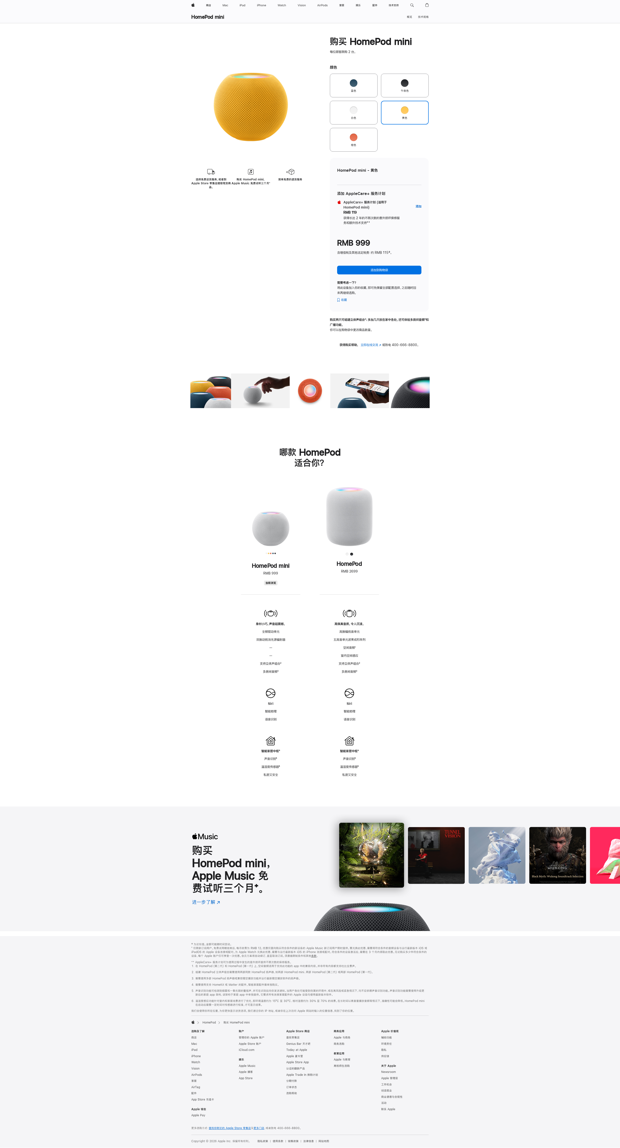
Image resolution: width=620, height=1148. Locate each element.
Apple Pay (198, 1115)
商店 (194, 1037)
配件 (194, 1093)
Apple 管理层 (389, 1078)
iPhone (196, 1056)
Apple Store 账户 (250, 1043)
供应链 (385, 1056)
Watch (195, 1062)
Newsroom (388, 1071)
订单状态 (291, 1087)
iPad (194, 1049)
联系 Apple (388, 1109)
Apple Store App (297, 1062)
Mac (194, 1043)
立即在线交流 (371, 345)
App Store (246, 1078)
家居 (194, 1080)
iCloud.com (246, 1049)
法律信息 (308, 1141)
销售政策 (293, 1141)
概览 (409, 17)
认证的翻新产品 (295, 1068)
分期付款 (291, 1080)
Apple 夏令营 (294, 1056)
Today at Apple (296, 1049)
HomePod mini (207, 16)
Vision (195, 1068)
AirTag (195, 1087)
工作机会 (386, 1084)
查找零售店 (293, 1037)
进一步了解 (206, 902)
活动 (384, 1102)
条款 (314, 955)
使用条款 (278, 1141)
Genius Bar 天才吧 (298, 1043)
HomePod (209, 1022)
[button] (412, 5)
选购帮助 (291, 1093)
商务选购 (339, 1043)
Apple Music (247, 1065)
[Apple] (193, 1022)
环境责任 (386, 1043)
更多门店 (259, 1128)
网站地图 (323, 1141)
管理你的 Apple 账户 (251, 1037)
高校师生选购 (342, 1065)
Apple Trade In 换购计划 (302, 1074)
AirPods (196, 1074)
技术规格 (423, 17)
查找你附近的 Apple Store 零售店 (230, 1128)
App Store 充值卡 (202, 1099)
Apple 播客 (246, 1071)
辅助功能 (386, 1037)
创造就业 (386, 1090)
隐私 (384, 1049)
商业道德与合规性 (392, 1096)
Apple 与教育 (342, 1059)
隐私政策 (262, 1141)
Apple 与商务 (342, 1037)
